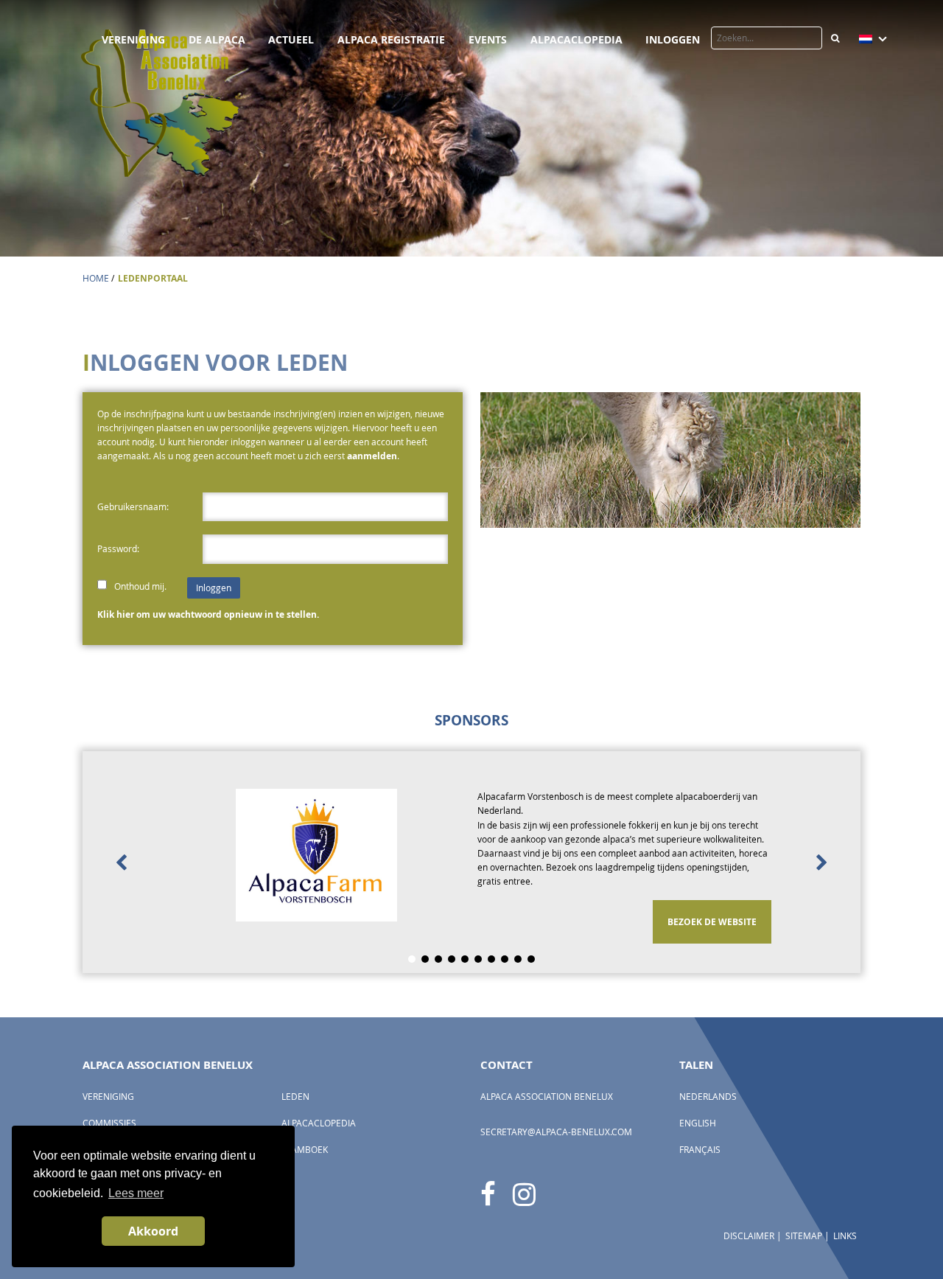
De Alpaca (217, 39)
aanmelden (372, 456)
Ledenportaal (153, 278)
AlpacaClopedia (576, 39)
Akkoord (153, 1231)
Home (96, 278)
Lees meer (136, 1193)
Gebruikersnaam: (133, 507)
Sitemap (803, 1236)
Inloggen (672, 39)
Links (845, 1236)
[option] (471, 862)
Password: (118, 549)
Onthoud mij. (141, 586)
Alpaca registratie (391, 39)
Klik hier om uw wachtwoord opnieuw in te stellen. (208, 614)
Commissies (109, 1123)
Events (488, 39)
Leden (295, 1096)
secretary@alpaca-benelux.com (556, 1132)
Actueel (291, 39)
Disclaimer (748, 1236)
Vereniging (133, 39)
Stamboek (304, 1149)
